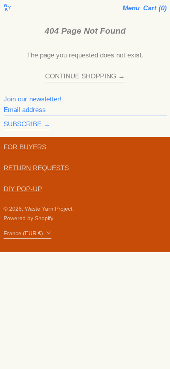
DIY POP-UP (23, 189)
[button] (155, 8)
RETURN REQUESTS (36, 168)
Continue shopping (80, 76)
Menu (131, 8)
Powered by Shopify (28, 218)
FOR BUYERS (25, 147)
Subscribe (23, 124)
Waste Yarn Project (48, 209)
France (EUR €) (24, 233)
